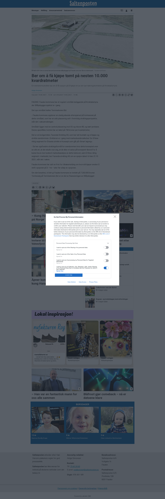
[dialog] (82, 250)
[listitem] (82, 243)
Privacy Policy (93, 282)
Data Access (82, 282)
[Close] (115, 217)
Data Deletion (72, 282)
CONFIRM (68, 275)
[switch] (106, 247)
